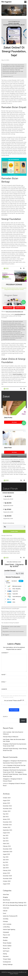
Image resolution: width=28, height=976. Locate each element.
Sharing (5, 954)
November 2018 (7, 878)
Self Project (6, 951)
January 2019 (6, 873)
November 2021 (7, 824)
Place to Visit (6, 935)
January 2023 (6, 803)
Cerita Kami (6, 908)
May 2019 (5, 865)
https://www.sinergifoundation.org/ (14, 311)
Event (4, 913)
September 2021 (7, 830)
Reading (5, 940)
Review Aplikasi (7, 945)
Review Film (6, 948)
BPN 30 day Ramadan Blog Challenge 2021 (14, 902)
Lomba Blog (6, 927)
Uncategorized (7, 962)
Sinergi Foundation (17, 374)
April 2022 (6, 816)
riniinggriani (6, 761)
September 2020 (7, 851)
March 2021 (6, 843)
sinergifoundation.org (20, 314)
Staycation (6, 956)
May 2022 (5, 814)
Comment (5, 653)
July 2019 (5, 862)
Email (3, 682)
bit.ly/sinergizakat (14, 456)
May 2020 (5, 857)
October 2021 (6, 827)
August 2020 (6, 854)
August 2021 (6, 833)
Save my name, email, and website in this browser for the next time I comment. (14, 696)
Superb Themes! (14, 973)
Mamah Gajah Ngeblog (9, 929)
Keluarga (5, 921)
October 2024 (6, 798)
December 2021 (7, 822)
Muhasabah (6, 932)
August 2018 (6, 884)
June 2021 (5, 835)
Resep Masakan (7, 943)
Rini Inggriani (6, 2)
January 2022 (6, 819)
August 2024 (6, 800)
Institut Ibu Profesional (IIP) (10, 916)
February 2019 (7, 870)
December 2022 (7, 806)
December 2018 (7, 876)
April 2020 (6, 859)
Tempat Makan (7, 959)
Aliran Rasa (6, 894)
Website (4, 689)
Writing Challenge (8, 964)
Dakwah (5, 910)
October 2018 (6, 881)
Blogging (5, 897)
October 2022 (6, 811)
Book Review (6, 900)
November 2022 (7, 808)
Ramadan (5, 937)
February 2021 (7, 846)
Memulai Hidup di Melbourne (10, 736)
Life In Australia (7, 924)
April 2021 (6, 841)
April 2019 (6, 868)
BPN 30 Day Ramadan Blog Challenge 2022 (15, 905)
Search (5, 716)
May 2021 (5, 838)
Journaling (5, 919)
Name (3, 674)
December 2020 (7, 849)
